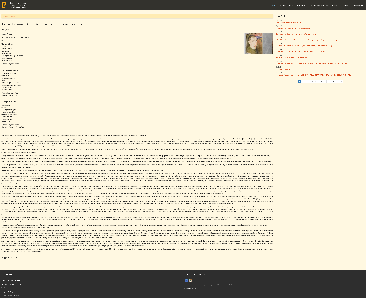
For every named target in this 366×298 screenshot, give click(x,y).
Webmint (195, 289)
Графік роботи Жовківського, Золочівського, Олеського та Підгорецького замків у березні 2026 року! (311, 63)
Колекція (345, 5)
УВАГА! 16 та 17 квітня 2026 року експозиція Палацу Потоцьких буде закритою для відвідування (310, 40)
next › (333, 81)
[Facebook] (186, 280)
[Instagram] (190, 280)
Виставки (283, 5)
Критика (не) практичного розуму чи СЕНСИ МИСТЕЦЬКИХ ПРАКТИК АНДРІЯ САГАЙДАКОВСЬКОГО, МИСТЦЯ (313, 75)
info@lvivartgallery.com (8, 292)
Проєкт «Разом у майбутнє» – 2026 (288, 22)
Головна (5, 16)
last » (340, 81)
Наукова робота (302, 5)
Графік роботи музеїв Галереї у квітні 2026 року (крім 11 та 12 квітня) (300, 51)
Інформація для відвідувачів (320, 5)
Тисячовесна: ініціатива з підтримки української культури (296, 34)
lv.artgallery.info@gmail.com (10, 295)
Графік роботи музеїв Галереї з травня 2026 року (293, 28)
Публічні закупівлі (357, 5)
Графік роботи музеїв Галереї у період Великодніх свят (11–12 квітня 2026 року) (304, 46)
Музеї (291, 5)
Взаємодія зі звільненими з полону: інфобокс (292, 57)
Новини (273, 5)
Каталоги (335, 5)
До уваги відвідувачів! (283, 69)
